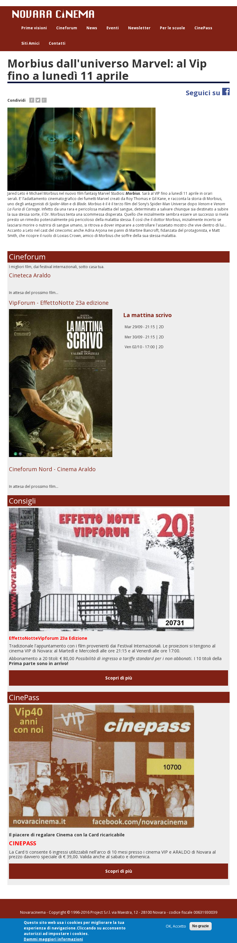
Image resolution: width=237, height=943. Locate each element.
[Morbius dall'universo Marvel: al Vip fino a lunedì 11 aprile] (118, 149)
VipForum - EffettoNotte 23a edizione (59, 302)
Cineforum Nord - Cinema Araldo (52, 469)
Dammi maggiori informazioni (53, 939)
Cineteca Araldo (30, 275)
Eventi (112, 28)
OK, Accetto (176, 926)
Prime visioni (34, 28)
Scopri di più (118, 678)
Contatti (57, 43)
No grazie (200, 926)
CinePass (203, 28)
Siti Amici (30, 43)
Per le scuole (172, 28)
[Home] (55, 13)
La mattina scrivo (147, 315)
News (91, 28)
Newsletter (139, 28)
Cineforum (66, 28)
